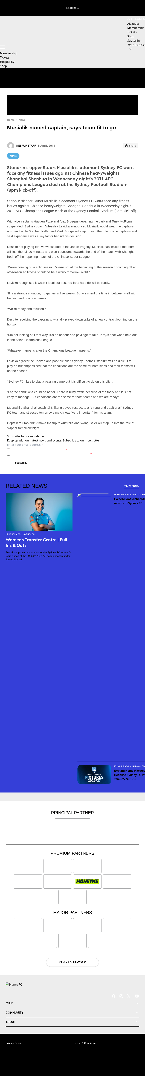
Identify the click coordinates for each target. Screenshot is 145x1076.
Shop (3, 66)
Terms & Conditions (85, 1043)
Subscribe (21, 463)
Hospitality (7, 62)
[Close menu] (137, 1057)
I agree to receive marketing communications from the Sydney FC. (51, 454)
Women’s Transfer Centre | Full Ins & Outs (36, 542)
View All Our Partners (72, 962)
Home (10, 119)
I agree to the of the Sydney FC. (39, 450)
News (22, 119)
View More (131, 485)
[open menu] (2, 47)
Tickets (4, 57)
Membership (8, 53)
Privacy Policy (36, 450)
